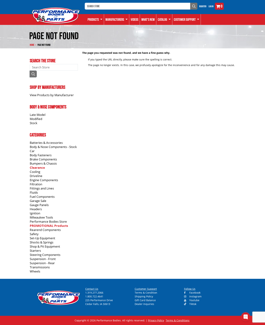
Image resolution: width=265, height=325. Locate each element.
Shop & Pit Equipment (45, 246)
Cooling (35, 172)
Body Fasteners (41, 155)
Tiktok (192, 304)
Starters (35, 250)
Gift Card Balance (145, 300)
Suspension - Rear (42, 263)
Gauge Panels (39, 205)
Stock (33, 123)
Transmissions (40, 267)
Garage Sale (38, 201)
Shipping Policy (144, 296)
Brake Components (43, 159)
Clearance (37, 167)
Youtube (194, 300)
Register (202, 6)
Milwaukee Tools (41, 217)
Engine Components (44, 180)
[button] (164, 19)
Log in (211, 6)
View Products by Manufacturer (52, 95)
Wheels (35, 271)
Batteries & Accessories (46, 143)
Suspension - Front (43, 259)
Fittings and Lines (42, 188)
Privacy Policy (156, 320)
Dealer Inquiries (144, 304)
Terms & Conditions (177, 320)
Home (32, 44)
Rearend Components (45, 230)
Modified (36, 119)
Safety (34, 234)
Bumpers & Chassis (43, 163)
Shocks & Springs (41, 242)
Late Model (37, 115)
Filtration (36, 184)
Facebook (194, 292)
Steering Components (45, 255)
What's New (148, 19)
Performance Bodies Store (48, 221)
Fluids (34, 192)
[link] (95, 19)
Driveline (36, 176)
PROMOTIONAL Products (49, 226)
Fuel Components (42, 197)
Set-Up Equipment (42, 238)
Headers (36, 209)
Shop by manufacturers (47, 87)
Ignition (35, 213)
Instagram (195, 296)
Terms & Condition (146, 292)
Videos (134, 19)
